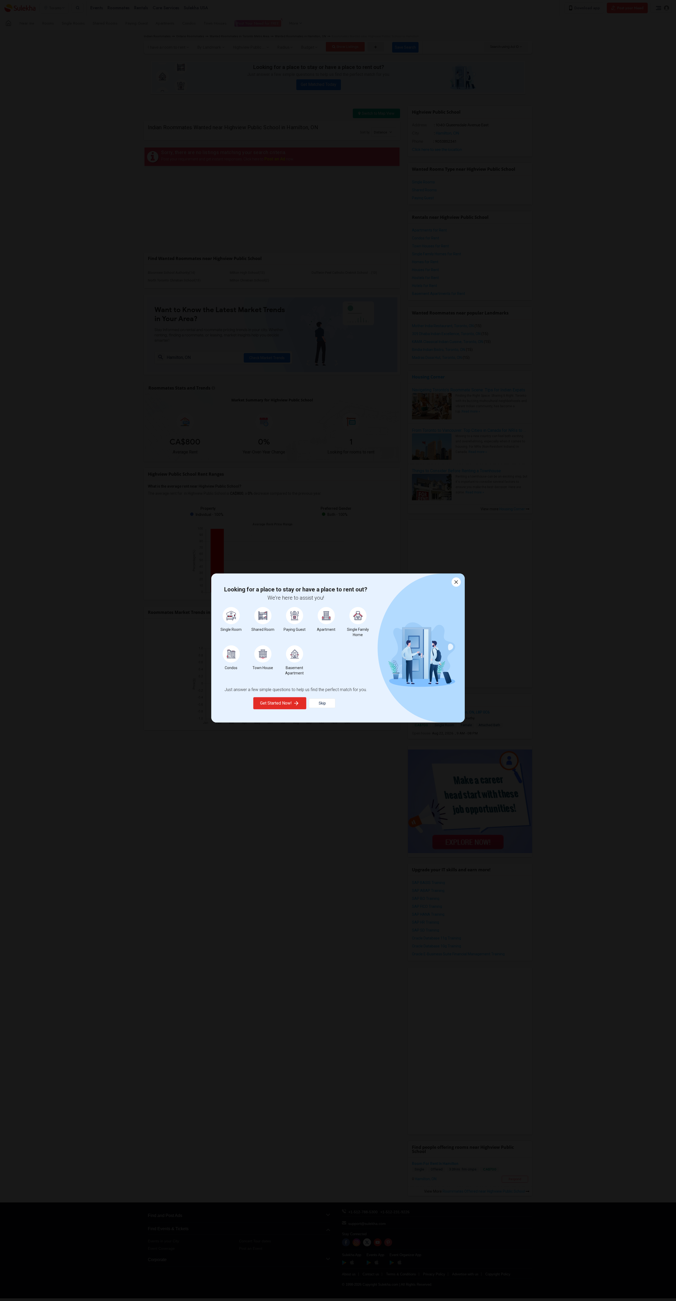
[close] (456, 582)
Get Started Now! (276, 702)
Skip (322, 703)
